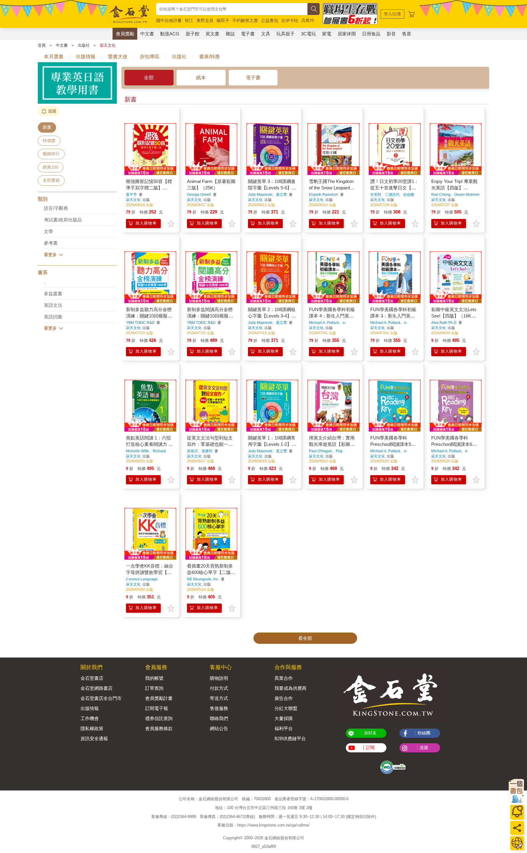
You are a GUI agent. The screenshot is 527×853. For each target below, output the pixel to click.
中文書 (147, 33)
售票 (406, 33)
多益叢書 (53, 293)
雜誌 (230, 33)
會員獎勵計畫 (159, 698)
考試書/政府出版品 (63, 219)
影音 (391, 33)
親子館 (192, 33)
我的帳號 (154, 678)
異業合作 (283, 678)
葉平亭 (131, 194)
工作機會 (90, 718)
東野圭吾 (204, 20)
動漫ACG (169, 33)
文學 (48, 231)
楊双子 (223, 20)
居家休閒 (347, 33)
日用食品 (371, 33)
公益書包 (269, 20)
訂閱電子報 (156, 708)
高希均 (307, 20)
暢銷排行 (51, 153)
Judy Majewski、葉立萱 (267, 194)
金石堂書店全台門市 (101, 698)
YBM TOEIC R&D (140, 323)
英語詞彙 (53, 316)
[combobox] (231, 9)
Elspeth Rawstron (323, 194)
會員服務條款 (159, 728)
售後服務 (219, 708)
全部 (149, 77)
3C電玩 (308, 33)
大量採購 (283, 718)
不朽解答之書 (245, 20)
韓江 (189, 20)
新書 (47, 127)
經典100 (51, 167)
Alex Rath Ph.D (444, 323)
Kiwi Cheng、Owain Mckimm (455, 194)
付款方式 (219, 688)
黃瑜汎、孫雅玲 (200, 451)
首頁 (42, 45)
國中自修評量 (169, 20)
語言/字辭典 (56, 208)
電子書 (248, 33)
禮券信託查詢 (159, 718)
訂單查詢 (154, 688)
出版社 (84, 45)
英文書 (212, 33)
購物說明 (219, 678)
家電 (326, 33)
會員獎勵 (125, 33)
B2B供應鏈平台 (290, 738)
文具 (265, 33)
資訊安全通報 (94, 738)
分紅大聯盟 (285, 708)
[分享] (517, 828)
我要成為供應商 (290, 688)
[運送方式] (517, 843)
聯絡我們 (219, 718)
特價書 (49, 140)
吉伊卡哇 (289, 20)
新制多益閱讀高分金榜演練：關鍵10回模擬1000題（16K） (210, 316)
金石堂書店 (92, 678)
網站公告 (219, 728)
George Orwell (199, 194)
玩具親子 (285, 33)
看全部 (305, 638)
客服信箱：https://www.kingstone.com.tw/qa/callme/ (263, 825)
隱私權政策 (92, 728)
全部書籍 (51, 180)
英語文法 (53, 305)
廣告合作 (283, 698)
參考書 (51, 243)
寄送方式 (219, 698)
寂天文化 (108, 45)
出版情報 (90, 708)
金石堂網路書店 (97, 688)
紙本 (201, 77)
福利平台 (283, 728)
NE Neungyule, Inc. (203, 579)
